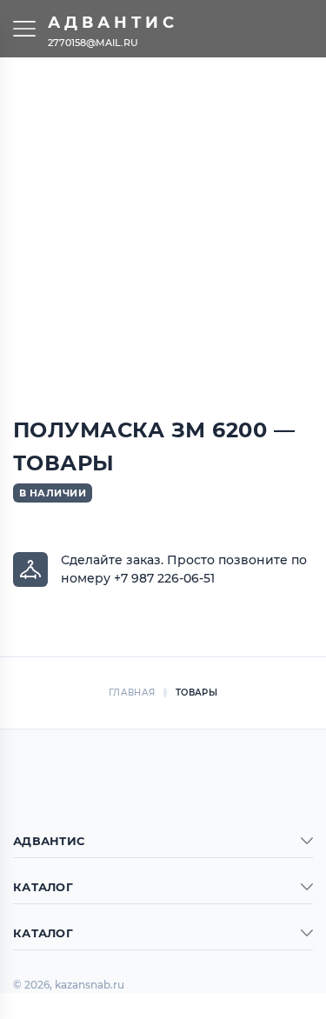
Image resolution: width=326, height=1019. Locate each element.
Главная (132, 692)
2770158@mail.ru (93, 42)
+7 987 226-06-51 (164, 578)
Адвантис (113, 22)
